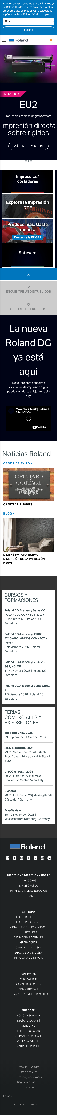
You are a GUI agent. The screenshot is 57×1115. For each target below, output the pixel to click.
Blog (7, 517)
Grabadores (28, 946)
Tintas (28, 899)
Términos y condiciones (28, 1081)
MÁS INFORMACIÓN (28, 154)
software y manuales (28, 1040)
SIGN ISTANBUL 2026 (18, 752)
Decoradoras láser (28, 956)
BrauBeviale (12, 814)
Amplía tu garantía (28, 1024)
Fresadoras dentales (28, 941)
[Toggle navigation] (4, 40)
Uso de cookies (28, 1076)
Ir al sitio (29, 29)
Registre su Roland (29, 1035)
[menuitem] (51, 40)
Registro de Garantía (28, 1086)
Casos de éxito (16, 467)
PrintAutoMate (28, 993)
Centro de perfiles (28, 1050)
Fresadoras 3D (29, 936)
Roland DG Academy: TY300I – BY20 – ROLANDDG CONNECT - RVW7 (25, 642)
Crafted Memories (17, 508)
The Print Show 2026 (18, 737)
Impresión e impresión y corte (28, 879)
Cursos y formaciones (21, 601)
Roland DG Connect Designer (28, 998)
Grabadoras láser (28, 951)
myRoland (28, 1029)
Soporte (28, 1014)
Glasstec (10, 795)
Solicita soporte (28, 1019)
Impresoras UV (28, 889)
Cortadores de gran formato (29, 931)
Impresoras (28, 884)
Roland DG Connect (28, 988)
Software (28, 977)
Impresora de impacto (28, 961)
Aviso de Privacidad (28, 1071)
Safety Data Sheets (28, 1045)
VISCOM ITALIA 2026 (18, 775)
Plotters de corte (28, 921)
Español (7, 1100)
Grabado (28, 915)
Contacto (28, 1091)
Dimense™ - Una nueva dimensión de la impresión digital (24, 563)
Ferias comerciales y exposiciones (22, 721)
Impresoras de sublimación (28, 894)
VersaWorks (28, 983)
